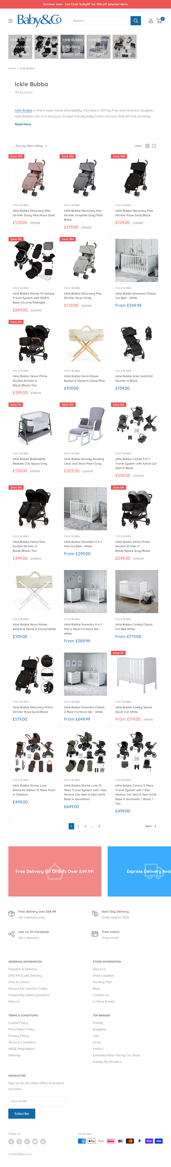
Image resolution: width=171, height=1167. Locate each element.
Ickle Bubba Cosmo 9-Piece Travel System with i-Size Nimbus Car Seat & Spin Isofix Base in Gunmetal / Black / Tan (136, 795)
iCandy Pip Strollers (107, 1062)
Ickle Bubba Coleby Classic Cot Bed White (134, 627)
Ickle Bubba (27, 68)
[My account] (151, 20)
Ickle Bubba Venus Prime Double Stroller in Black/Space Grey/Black (132, 546)
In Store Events (104, 1001)
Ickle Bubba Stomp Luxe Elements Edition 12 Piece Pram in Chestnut (34, 790)
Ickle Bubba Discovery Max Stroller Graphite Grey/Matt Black (83, 215)
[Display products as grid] (147, 146)
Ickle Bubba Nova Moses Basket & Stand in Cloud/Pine (84, 378)
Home (12, 68)
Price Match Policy (21, 1029)
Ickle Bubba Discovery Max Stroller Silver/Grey (83, 296)
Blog (96, 988)
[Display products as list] (154, 146)
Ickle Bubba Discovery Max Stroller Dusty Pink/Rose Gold (34, 213)
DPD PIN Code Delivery (25, 975)
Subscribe (22, 1114)
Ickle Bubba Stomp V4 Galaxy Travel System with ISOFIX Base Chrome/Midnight (33, 298)
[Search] (136, 20)
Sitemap (14, 1055)
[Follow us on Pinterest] (27, 1141)
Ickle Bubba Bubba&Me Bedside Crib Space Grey (30, 461)
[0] (159, 20)
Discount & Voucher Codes (27, 988)
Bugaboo (99, 1029)
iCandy (98, 1023)
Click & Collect (18, 982)
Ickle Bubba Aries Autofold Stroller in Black (134, 378)
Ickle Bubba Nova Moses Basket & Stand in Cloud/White (34, 627)
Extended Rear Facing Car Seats (116, 1055)
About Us (99, 969)
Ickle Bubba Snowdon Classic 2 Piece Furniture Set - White (84, 709)
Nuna (97, 1042)
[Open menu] (10, 20)
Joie (96, 1036)
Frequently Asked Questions (29, 995)
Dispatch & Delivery (22, 969)
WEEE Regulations (21, 1049)
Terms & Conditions (22, 1042)
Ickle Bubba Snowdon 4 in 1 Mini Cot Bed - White (83, 544)
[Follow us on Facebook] (11, 1141)
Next (148, 826)
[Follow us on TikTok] (43, 1141)
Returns (14, 1001)
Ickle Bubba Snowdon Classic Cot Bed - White (135, 296)
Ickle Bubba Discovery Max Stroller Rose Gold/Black (134, 213)
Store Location (103, 975)
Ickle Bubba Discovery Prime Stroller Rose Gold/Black (33, 709)
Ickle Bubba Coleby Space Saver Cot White (133, 709)
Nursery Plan (102, 982)
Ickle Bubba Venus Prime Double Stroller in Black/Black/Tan (30, 380)
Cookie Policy (18, 1023)
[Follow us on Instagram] (19, 1141)
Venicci (98, 1049)
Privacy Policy (18, 1036)
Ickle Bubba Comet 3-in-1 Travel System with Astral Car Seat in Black (136, 463)
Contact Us (101, 995)
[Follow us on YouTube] (35, 1141)
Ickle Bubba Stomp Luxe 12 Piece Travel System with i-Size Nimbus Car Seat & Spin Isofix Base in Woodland (85, 792)
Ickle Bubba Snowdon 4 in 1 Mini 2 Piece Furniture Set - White (83, 629)
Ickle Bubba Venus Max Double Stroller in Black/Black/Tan (29, 546)
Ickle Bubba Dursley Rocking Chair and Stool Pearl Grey (84, 461)
